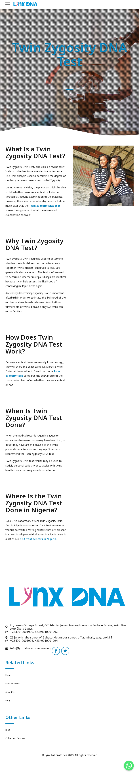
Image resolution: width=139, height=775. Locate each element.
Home (8, 675)
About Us (10, 692)
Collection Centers (15, 738)
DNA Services (12, 683)
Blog (7, 729)
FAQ (7, 700)
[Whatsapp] (129, 765)
